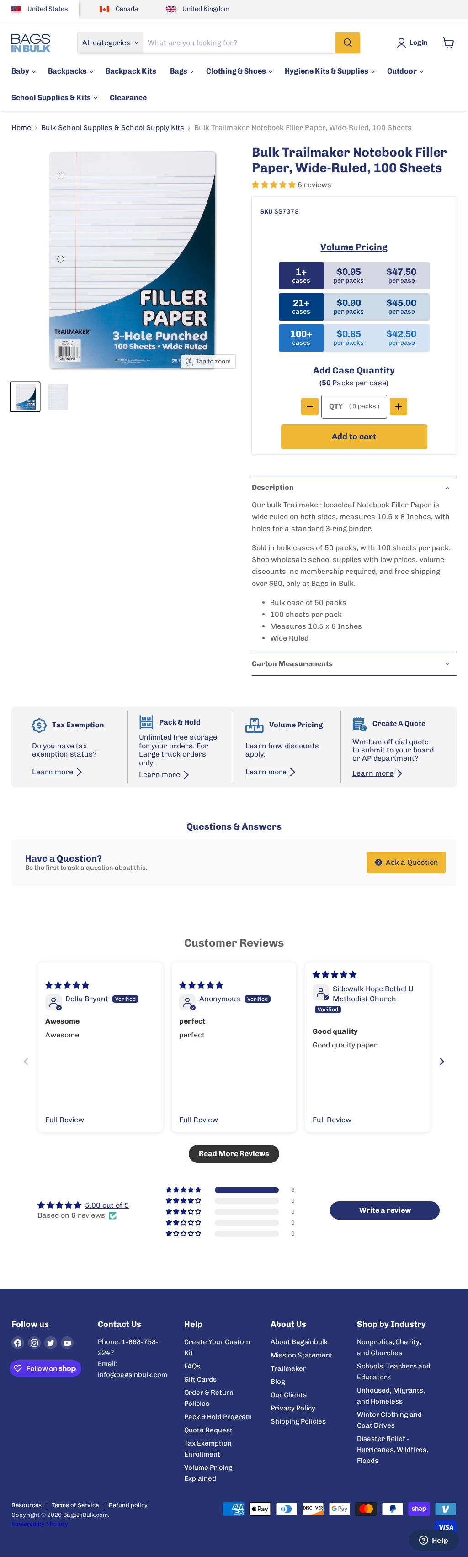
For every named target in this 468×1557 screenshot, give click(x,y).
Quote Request (208, 1430)
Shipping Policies (298, 1421)
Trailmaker (288, 1368)
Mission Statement (302, 1355)
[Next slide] (442, 1061)
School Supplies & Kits (51, 97)
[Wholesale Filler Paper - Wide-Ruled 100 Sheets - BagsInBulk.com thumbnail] (25, 396)
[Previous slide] (26, 1061)
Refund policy (128, 1505)
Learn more (52, 772)
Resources (26, 1505)
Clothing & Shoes (236, 71)
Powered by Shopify (39, 1523)
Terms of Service (75, 1505)
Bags (179, 71)
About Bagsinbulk (299, 1342)
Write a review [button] (385, 1210)
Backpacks (68, 71)
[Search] (347, 42)
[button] (275, 184)
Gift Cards (200, 1379)
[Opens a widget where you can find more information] (434, 1541)
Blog (278, 1382)
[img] (67, 985)
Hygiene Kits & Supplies (327, 71)
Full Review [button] (64, 1119)
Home (21, 128)
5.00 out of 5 (107, 1205)
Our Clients (289, 1395)
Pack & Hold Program (218, 1417)
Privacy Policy (293, 1408)
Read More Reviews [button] (234, 1153)
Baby (21, 71)
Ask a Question (411, 862)
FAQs (192, 1366)
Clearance (128, 97)
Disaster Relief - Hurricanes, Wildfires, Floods (392, 1450)
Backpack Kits (131, 71)
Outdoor (402, 71)
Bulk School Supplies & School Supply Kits (112, 128)
